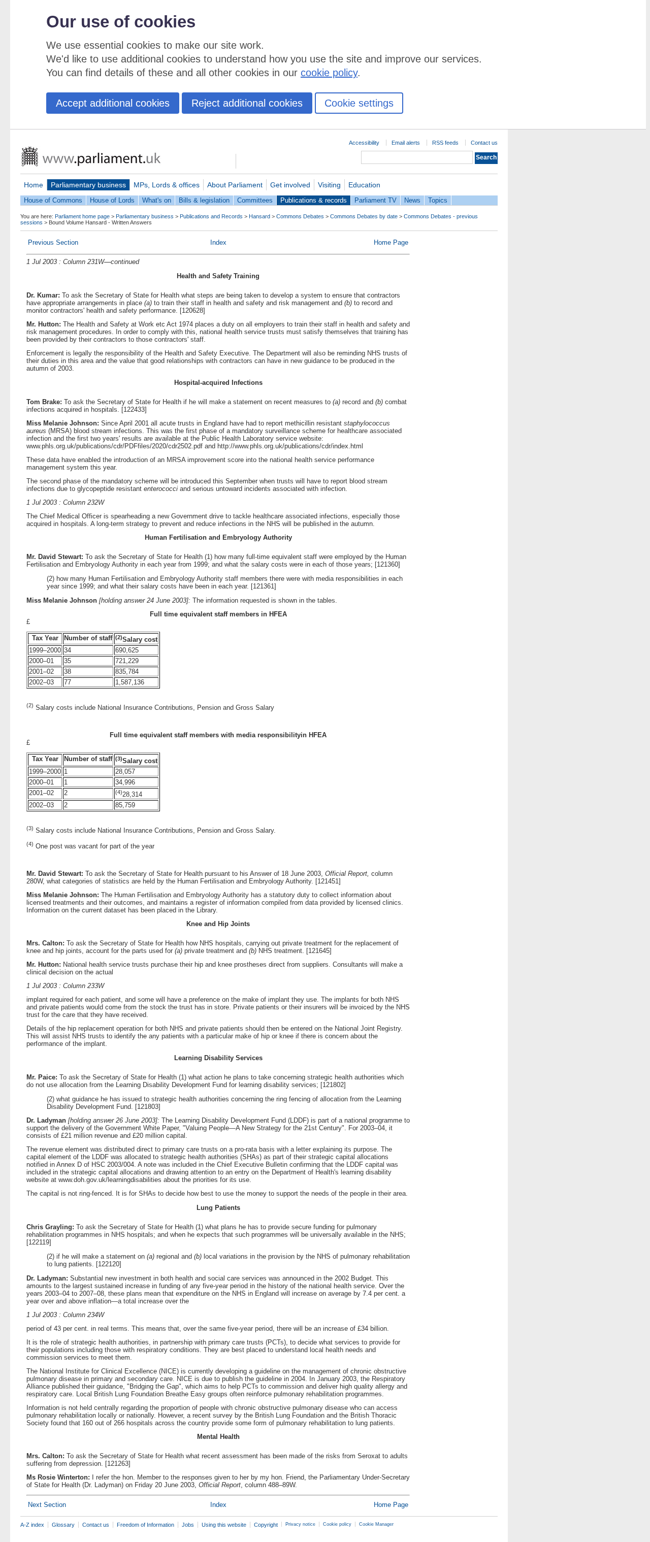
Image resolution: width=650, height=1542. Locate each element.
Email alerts (406, 143)
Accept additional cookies (113, 103)
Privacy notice (300, 1524)
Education (364, 185)
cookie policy (329, 72)
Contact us (484, 143)
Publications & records (313, 200)
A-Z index (32, 1525)
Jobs (188, 1525)
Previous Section (53, 242)
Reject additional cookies (247, 103)
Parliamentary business (88, 185)
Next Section (47, 1504)
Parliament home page (82, 216)
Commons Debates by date (364, 216)
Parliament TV (375, 200)
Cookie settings (359, 103)
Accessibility (364, 143)
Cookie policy (337, 1524)
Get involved (290, 185)
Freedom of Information (145, 1525)
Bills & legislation (204, 200)
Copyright (266, 1525)
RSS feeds (445, 143)
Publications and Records (211, 216)
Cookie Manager (376, 1524)
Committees (255, 200)
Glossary (63, 1525)
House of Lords (112, 200)
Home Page (391, 242)
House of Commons (53, 200)
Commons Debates (300, 216)
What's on (156, 200)
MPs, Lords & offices (167, 185)
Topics (437, 200)
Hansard (259, 216)
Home (33, 185)
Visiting (329, 185)
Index (218, 242)
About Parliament (235, 185)
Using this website (224, 1525)
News (412, 200)
